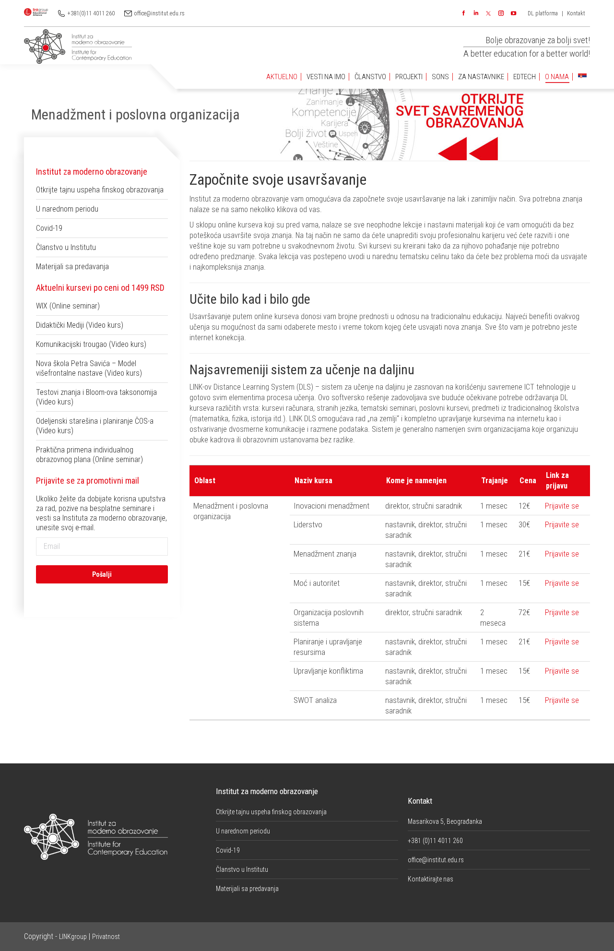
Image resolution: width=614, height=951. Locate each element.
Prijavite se (562, 506)
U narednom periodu (67, 209)
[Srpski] (582, 77)
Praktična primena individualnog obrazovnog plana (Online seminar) (89, 454)
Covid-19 (49, 228)
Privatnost (106, 936)
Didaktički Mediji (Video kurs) (79, 325)
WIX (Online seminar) (68, 305)
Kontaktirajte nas (430, 879)
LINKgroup (73, 936)
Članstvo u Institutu (66, 247)
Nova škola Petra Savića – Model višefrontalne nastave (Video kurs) (89, 368)
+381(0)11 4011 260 (91, 13)
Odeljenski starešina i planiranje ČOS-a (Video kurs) (95, 425)
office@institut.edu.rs (159, 13)
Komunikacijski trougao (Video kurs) (91, 344)
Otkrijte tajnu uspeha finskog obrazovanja (100, 189)
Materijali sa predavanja (72, 266)
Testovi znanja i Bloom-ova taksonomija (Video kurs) (96, 397)
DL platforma (543, 13)
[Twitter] (488, 13)
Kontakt (576, 13)
